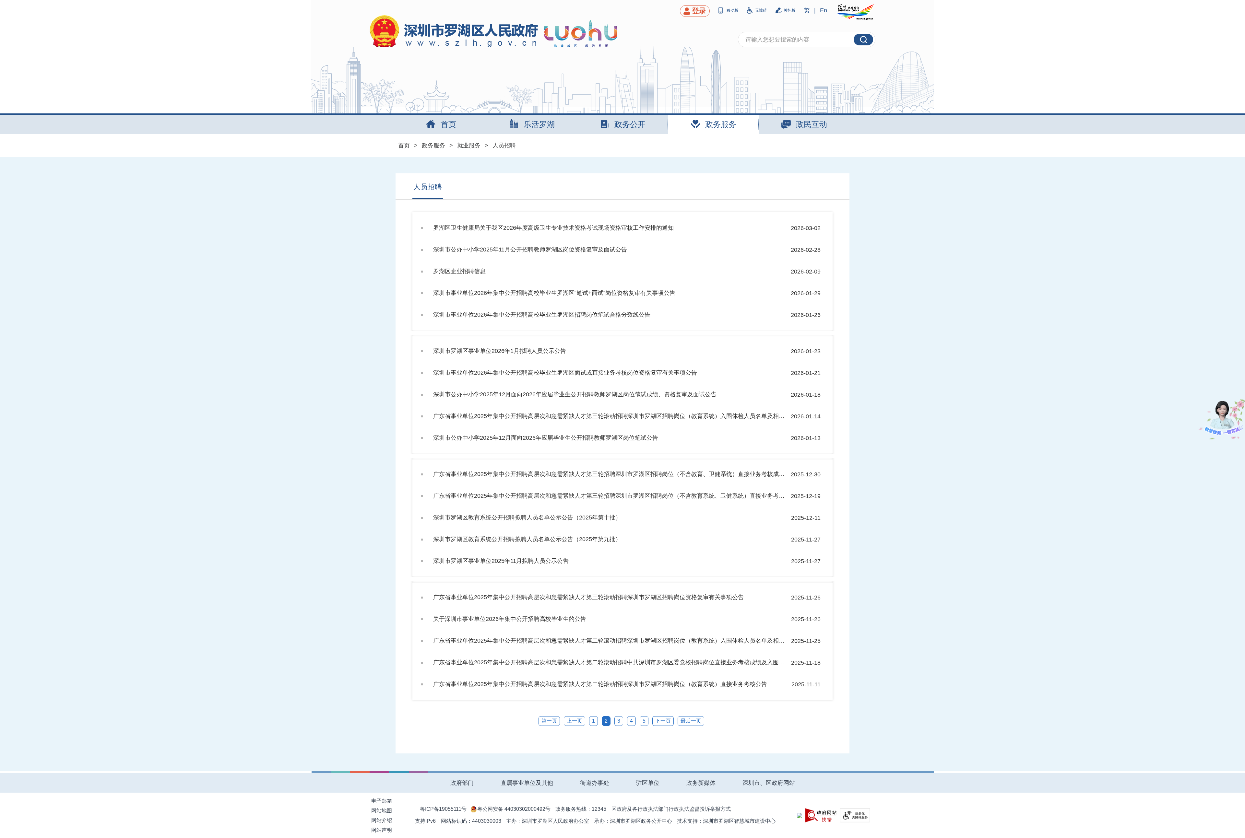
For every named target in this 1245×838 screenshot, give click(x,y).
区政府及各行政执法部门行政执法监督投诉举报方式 (671, 809)
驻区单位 (647, 783)
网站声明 (381, 830)
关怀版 (789, 10)
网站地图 (381, 810)
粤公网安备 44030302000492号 (514, 809)
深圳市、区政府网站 (768, 783)
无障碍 (761, 10)
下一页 (663, 721)
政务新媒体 (701, 783)
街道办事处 (594, 783)
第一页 (549, 721)
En (823, 10)
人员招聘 (504, 145)
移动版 (732, 10)
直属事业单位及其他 (527, 783)
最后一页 (691, 721)
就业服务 (468, 145)
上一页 (574, 721)
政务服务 (433, 145)
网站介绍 (381, 820)
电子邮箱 (381, 801)
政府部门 (462, 783)
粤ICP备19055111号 (443, 809)
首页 (404, 145)
